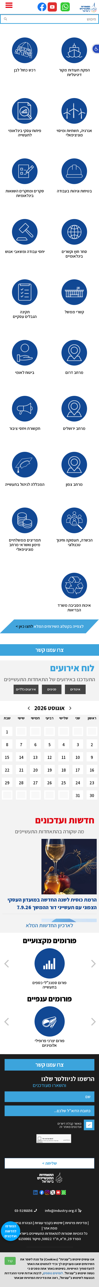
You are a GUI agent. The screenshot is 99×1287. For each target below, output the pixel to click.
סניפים (51, 689)
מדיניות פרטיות (76, 1222)
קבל (10, 1261)
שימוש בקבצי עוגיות (49, 1222)
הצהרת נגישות (22, 1222)
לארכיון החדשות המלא (49, 925)
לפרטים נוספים (53, 1273)
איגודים (75, 689)
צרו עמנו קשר (49, 649)
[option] (49, 969)
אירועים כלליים (26, 689)
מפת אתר (50, 1228)
